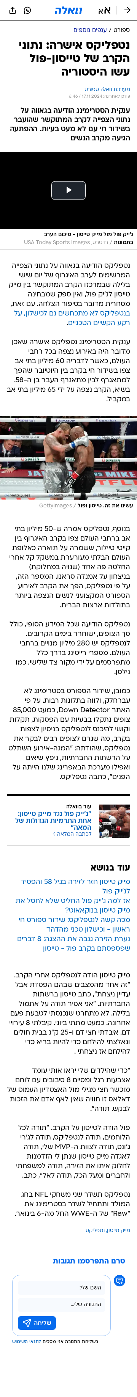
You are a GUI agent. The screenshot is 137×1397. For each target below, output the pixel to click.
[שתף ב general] (12, 10)
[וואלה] (68, 10)
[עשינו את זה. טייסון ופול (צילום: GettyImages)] (68, 464)
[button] (104, 10)
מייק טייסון (118, 1230)
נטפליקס (95, 1230)
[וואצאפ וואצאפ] (27, 10)
